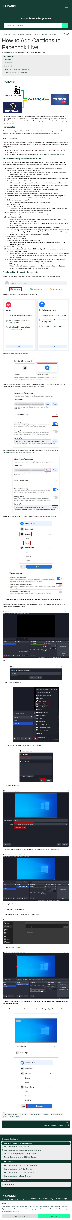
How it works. (8, 59)
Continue (54, 1216)
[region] (36, 1210)
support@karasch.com (32, 191)
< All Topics (6, 34)
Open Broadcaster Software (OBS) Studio (45, 133)
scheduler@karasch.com (14, 191)
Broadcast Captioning (10, 1114)
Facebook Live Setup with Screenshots (15, 72)
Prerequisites (8, 62)
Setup (5, 1116)
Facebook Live (35, 1114)
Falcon (46, 1114)
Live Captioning (56, 1114)
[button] (66, 6)
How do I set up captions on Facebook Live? (17, 69)
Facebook (24, 1114)
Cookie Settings (20, 1216)
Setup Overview (8, 66)
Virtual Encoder (15, 1116)
